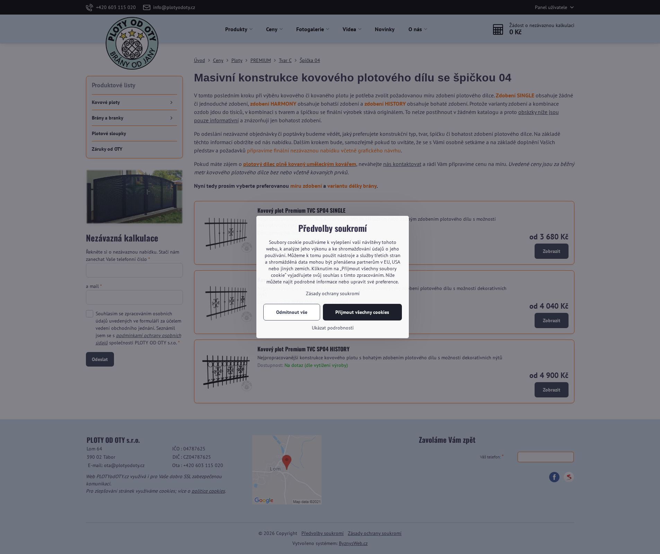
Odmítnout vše (291, 312)
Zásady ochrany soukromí (333, 293)
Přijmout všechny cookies (362, 312)
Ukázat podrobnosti (333, 328)
